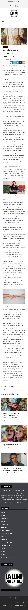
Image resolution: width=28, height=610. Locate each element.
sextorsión (18, 123)
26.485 (9, 157)
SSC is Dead (8, 4)
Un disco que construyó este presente (14, 390)
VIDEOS (3, 515)
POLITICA (3, 548)
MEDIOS (3, 554)
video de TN (13, 100)
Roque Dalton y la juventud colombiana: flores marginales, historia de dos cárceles (13, 470)
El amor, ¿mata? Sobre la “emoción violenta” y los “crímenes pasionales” (11, 415)
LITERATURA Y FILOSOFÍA (7, 542)
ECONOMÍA (4, 527)
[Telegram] (17, 62)
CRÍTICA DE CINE (5, 524)
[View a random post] (25, 21)
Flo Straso (13, 59)
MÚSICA (3, 551)
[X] (20, 62)
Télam (19, 215)
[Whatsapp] (14, 62)
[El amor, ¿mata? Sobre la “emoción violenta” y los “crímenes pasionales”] (14, 398)
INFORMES (3, 512)
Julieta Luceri (6, 314)
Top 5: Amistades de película (12, 445)
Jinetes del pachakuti (8, 386)
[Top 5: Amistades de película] (14, 426)
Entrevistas (4, 539)
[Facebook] (11, 62)
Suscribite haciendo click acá (8, 557)
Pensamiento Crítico (6, 545)
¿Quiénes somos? (5, 530)
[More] (23, 62)
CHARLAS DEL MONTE (6, 533)
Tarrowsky (3, 521)
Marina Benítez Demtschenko (14, 168)
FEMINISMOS (5, 47)
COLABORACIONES (5, 518)
